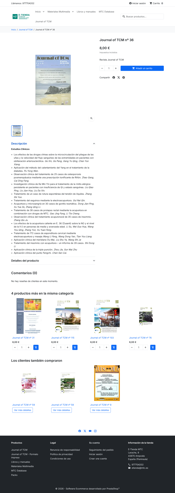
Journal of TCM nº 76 (140, 337)
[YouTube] (90, 430)
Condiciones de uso (60, 458)
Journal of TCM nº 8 (100, 404)
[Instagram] (95, 430)
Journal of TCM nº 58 (62, 404)
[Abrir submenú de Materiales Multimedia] (73, 11)
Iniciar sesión (96, 454)
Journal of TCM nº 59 (23, 404)
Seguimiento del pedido (101, 449)
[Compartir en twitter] (118, 77)
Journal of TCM (43, 21)
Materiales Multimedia (59, 11)
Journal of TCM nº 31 (23, 337)
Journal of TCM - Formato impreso (24, 456)
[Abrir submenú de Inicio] (43, 11)
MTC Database (106, 11)
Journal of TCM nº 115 (62, 337)
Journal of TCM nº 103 (102, 337)
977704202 (138, 464)
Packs (14, 475)
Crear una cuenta (98, 458)
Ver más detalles (22, 410)
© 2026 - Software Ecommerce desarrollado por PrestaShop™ (87, 488)
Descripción (19, 143)
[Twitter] (85, 430)
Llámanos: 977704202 (22, 3)
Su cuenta (94, 442)
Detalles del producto (25, 260)
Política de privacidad (61, 454)
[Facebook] (79, 430)
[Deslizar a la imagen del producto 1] (16, 130)
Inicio (38, 11)
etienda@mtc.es (140, 467)
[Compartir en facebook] (114, 77)
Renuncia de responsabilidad (65, 449)
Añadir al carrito (142, 68)
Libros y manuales (86, 11)
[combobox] (142, 16)
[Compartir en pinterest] (123, 77)
